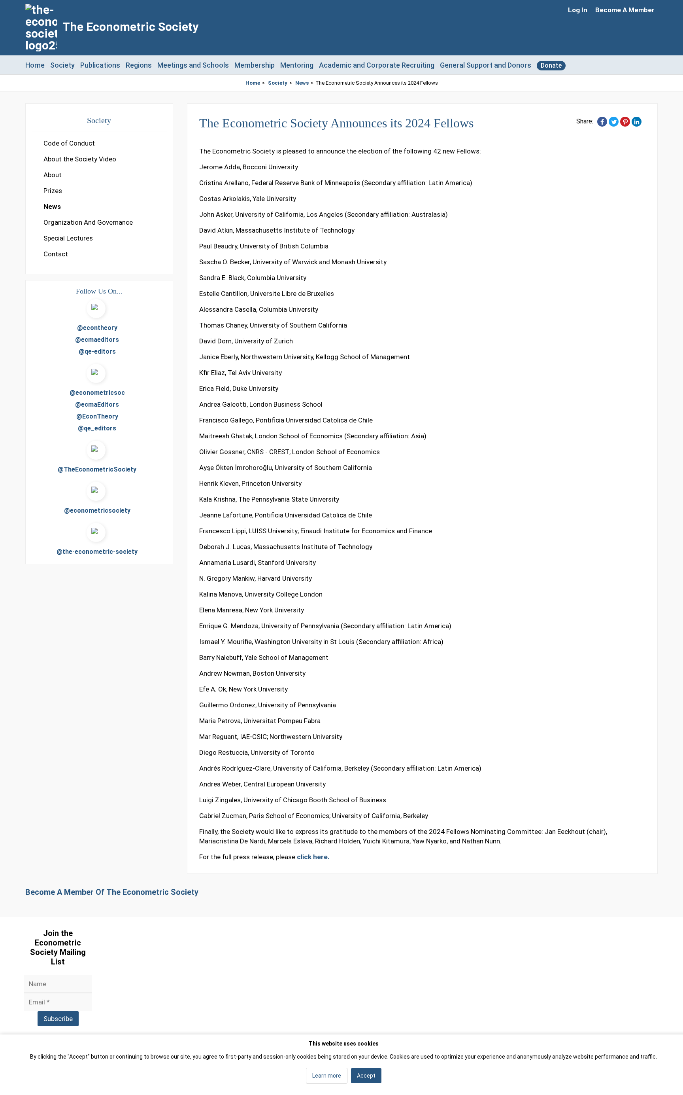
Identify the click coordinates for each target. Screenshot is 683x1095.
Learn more (326, 1075)
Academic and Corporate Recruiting (376, 65)
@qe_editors (97, 428)
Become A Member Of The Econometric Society (111, 892)
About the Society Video (79, 159)
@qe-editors (97, 351)
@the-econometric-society (97, 551)
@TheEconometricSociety (97, 469)
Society (62, 65)
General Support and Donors (485, 65)
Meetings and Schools (193, 65)
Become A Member (625, 10)
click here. (313, 857)
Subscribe (58, 1019)
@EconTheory (97, 416)
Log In (577, 10)
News (302, 83)
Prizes (52, 191)
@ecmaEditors (97, 404)
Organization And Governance (88, 222)
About (52, 175)
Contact (55, 254)
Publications (100, 65)
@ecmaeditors (97, 339)
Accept (366, 1075)
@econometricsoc (97, 392)
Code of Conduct (69, 143)
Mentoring (296, 65)
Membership (254, 65)
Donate (551, 65)
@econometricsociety (97, 510)
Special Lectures (68, 238)
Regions (139, 65)
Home (35, 65)
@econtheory (97, 328)
